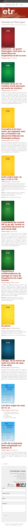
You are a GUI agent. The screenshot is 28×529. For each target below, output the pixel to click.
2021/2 (8, 140)
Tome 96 (3, 140)
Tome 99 (3, 58)
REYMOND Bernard (15, 367)
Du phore (5, 326)
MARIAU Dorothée (15, 282)
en (22, 4)
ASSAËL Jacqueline (15, 140)
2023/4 (8, 90)
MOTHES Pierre (14, 450)
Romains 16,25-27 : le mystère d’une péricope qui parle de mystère (13, 86)
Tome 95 (3, 231)
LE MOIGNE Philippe (15, 181)
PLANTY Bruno (14, 231)
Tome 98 (3, 90)
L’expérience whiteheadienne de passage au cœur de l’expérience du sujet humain (11, 275)
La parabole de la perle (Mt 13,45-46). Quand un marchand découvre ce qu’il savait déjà (12, 225)
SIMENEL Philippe (14, 410)
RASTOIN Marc (14, 90)
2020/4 (8, 231)
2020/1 (8, 367)
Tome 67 (3, 410)
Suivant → (6, 463)
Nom (3, 488)
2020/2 (8, 328)
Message (4, 503)
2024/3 (8, 58)
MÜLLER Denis (14, 58)
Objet (4, 498)
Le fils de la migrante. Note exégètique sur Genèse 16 (11, 445)
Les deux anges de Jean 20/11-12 (13, 406)
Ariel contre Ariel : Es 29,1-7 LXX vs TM (11, 178)
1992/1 (8, 410)
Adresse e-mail (6, 493)
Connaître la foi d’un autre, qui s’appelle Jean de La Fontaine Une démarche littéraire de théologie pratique (13, 133)
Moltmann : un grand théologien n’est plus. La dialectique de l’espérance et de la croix (13, 52)
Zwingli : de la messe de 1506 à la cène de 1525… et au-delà (13, 362)
